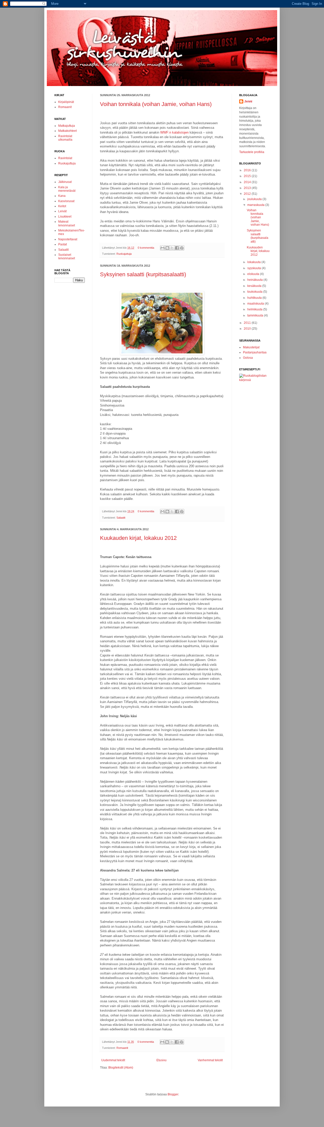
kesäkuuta (254, 286)
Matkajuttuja (66, 125)
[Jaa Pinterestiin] (181, 247)
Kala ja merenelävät (66, 189)
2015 (248, 176)
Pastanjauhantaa (255, 352)
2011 (248, 323)
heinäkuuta (255, 280)
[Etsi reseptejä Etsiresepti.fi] (254, 380)
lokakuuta (254, 262)
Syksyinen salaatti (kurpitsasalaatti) (143, 274)
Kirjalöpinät (66, 102)
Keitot (62, 206)
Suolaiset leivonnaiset (66, 256)
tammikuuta (255, 315)
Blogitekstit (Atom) (120, 1067)
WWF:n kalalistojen (174, 132)
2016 (248, 170)
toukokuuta (255, 291)
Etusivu (161, 1060)
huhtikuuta (254, 298)
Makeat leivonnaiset (66, 223)
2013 (248, 188)
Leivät (62, 211)
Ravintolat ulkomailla (65, 137)
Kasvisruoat (66, 201)
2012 (248, 194)
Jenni (248, 101)
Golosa (248, 357)
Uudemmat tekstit (113, 1060)
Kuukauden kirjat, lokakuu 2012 (138, 538)
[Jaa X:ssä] (172, 247)
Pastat (62, 244)
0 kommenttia (146, 247)
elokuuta (253, 274)
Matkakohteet (67, 131)
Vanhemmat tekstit (210, 1060)
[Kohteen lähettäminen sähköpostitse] (162, 247)
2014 (248, 182)
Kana (62, 196)
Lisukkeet (64, 216)
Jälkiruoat (65, 182)
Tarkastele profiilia (251, 152)
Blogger (173, 1094)
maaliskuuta (256, 303)
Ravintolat (65, 158)
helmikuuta (255, 309)
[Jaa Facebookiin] (176, 247)
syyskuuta (254, 268)
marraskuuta (256, 205)
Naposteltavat (67, 239)
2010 (248, 328)
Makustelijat (251, 347)
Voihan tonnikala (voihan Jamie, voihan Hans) (156, 104)
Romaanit (122, 1047)
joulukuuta (254, 199)
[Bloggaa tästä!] (167, 247)
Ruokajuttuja (124, 253)
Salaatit (120, 517)
